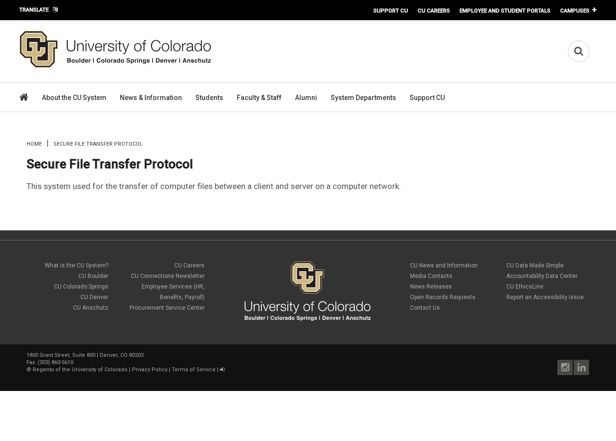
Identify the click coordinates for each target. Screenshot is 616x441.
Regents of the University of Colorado (80, 369)
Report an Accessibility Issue (545, 297)
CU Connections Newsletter (168, 276)
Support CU (390, 10)
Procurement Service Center (167, 307)
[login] (222, 369)
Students (209, 97)
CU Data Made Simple (535, 265)
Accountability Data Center (542, 276)
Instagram (565, 367)
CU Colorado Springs (81, 286)
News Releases (431, 286)
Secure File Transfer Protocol (109, 164)
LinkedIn (581, 367)
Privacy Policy (149, 369)
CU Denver (94, 297)
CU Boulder (93, 276)
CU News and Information (444, 265)
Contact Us (425, 307)
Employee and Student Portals (505, 10)
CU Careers (434, 10)
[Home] (115, 66)
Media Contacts (431, 276)
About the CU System (74, 97)
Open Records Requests (442, 297)
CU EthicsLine (524, 286)
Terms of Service (194, 369)
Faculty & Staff (259, 97)
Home (34, 144)
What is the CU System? (76, 265)
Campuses (575, 10)
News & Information (151, 97)
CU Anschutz (90, 307)
